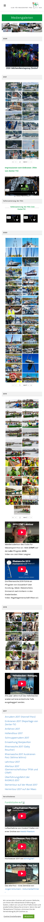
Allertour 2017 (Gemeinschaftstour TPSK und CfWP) (21, 769)
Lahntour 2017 (12, 761)
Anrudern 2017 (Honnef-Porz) (20, 716)
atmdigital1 (29, 858)
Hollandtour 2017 (14, 733)
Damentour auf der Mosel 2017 (21, 784)
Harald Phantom (27, 831)
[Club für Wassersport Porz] (26, 5)
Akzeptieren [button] (28, 916)
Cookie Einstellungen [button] (12, 916)
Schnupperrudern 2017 (17, 737)
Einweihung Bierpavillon (18, 742)
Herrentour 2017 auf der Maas (20, 789)
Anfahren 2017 (12, 728)
